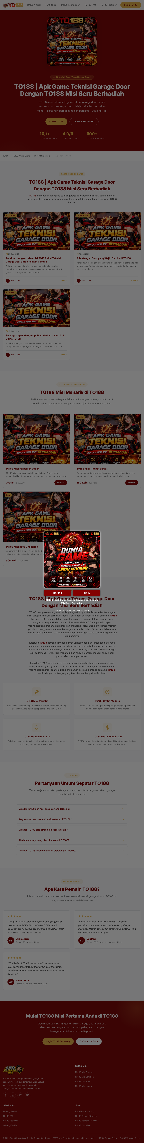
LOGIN (86, 593)
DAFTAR (57, 593)
